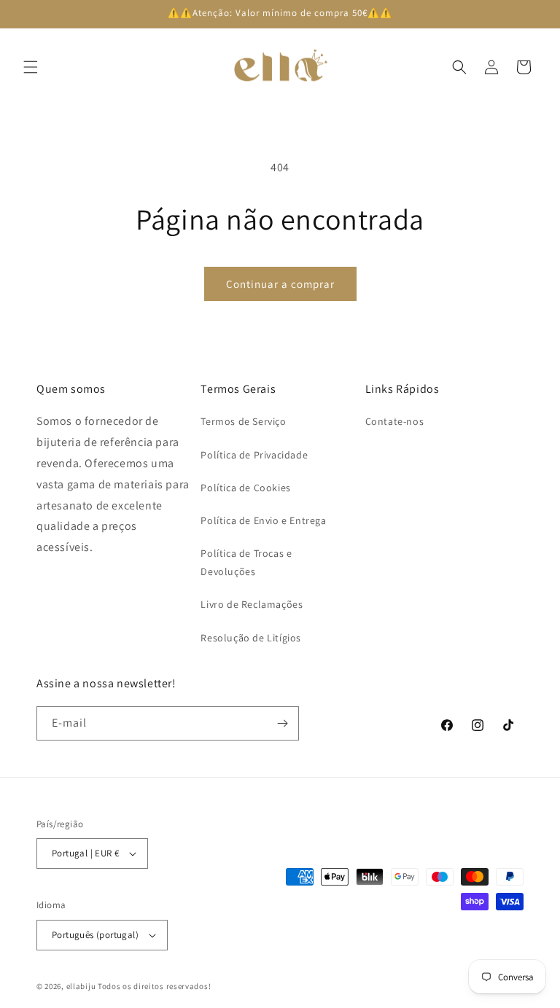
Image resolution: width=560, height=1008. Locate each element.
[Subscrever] (282, 723)
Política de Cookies (245, 487)
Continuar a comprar (280, 284)
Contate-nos (394, 421)
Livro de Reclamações (252, 604)
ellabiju (81, 986)
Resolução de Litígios (251, 637)
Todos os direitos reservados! (154, 986)
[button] (31, 67)
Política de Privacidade (254, 454)
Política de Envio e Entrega (263, 520)
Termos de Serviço (243, 421)
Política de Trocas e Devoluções (246, 562)
